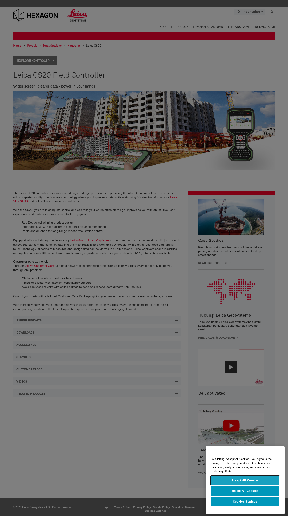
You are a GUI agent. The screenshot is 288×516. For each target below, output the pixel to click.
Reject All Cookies (245, 490)
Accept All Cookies (245, 480)
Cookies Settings (245, 501)
